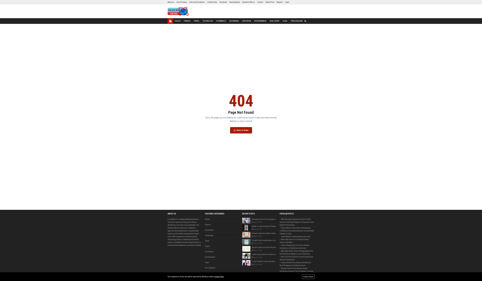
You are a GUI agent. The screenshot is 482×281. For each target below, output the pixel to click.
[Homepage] (170, 21)
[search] (305, 21)
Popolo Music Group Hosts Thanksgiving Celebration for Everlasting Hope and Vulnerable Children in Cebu (297, 231)
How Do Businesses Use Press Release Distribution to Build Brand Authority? (294, 246)
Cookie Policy (219, 277)
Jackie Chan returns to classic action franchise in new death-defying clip (264, 254)
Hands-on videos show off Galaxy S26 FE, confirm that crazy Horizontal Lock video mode (264, 226)
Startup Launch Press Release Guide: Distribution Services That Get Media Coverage (296, 269)
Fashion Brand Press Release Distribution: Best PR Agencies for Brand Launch (295, 264)
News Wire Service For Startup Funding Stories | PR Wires (294, 240)
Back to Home (243, 130)
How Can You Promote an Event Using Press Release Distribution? (296, 258)
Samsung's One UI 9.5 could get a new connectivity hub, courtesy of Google (264, 219)
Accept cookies (308, 277)
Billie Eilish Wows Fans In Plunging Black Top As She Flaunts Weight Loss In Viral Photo (296, 252)
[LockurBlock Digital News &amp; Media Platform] (178, 11)
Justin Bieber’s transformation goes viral (295, 236)
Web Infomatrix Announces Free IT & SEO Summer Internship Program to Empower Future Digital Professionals (297, 222)
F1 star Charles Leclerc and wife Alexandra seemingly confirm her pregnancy (264, 261)
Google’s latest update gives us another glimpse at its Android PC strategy (264, 240)
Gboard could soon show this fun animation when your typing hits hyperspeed (264, 247)
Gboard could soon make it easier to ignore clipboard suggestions (264, 233)
